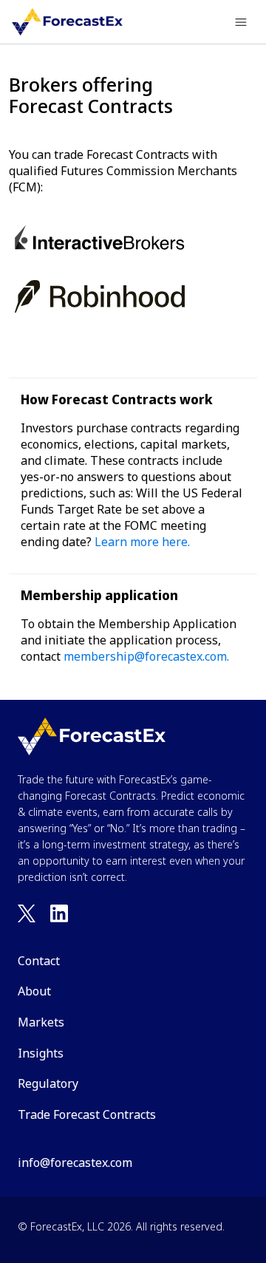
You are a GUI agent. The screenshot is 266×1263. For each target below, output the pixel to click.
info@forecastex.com (75, 1162)
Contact (39, 961)
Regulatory (48, 1083)
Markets (41, 1022)
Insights (41, 1053)
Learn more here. (142, 542)
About (34, 991)
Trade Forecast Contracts (87, 1114)
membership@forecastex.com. (146, 656)
